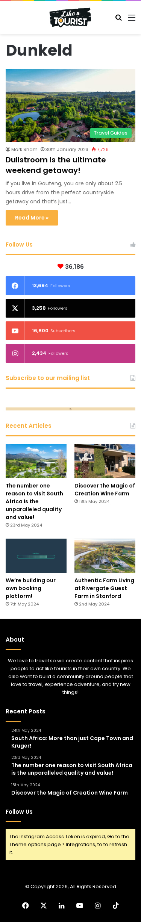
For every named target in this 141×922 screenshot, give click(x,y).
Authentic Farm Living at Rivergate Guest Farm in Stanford (104, 588)
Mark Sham (24, 149)
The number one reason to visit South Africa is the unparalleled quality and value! (34, 501)
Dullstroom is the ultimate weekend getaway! (56, 165)
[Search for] (118, 20)
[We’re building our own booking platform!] (36, 556)
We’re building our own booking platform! (31, 588)
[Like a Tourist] (71, 17)
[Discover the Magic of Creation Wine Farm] (104, 461)
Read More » (32, 217)
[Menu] (131, 20)
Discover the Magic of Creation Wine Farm (104, 489)
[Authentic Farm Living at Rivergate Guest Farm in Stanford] (104, 556)
